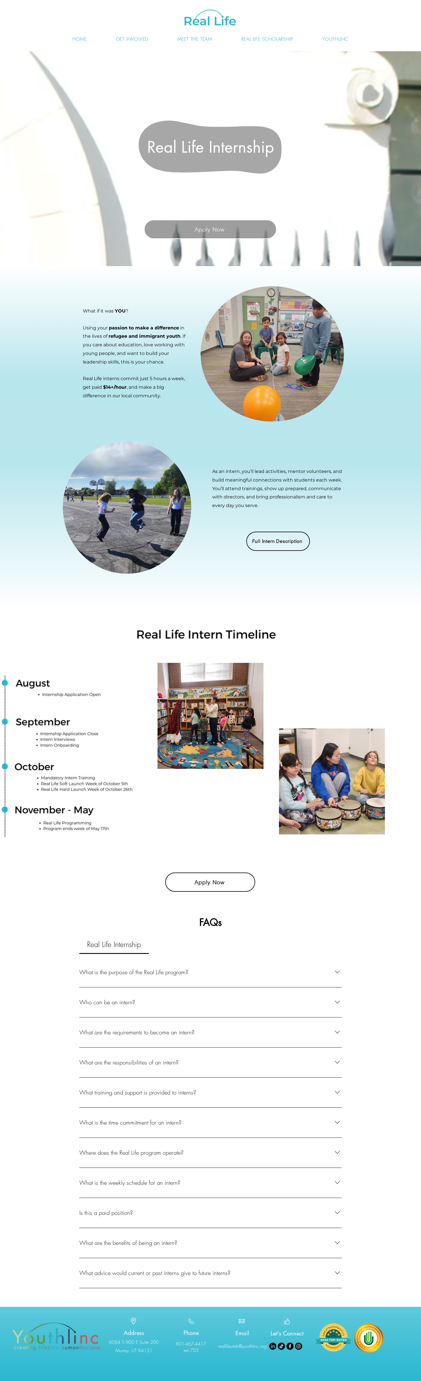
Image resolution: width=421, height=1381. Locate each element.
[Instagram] (298, 1346)
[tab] (114, 944)
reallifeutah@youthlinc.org (242, 1346)
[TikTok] (281, 1346)
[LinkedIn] (272, 1346)
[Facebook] (290, 1346)
